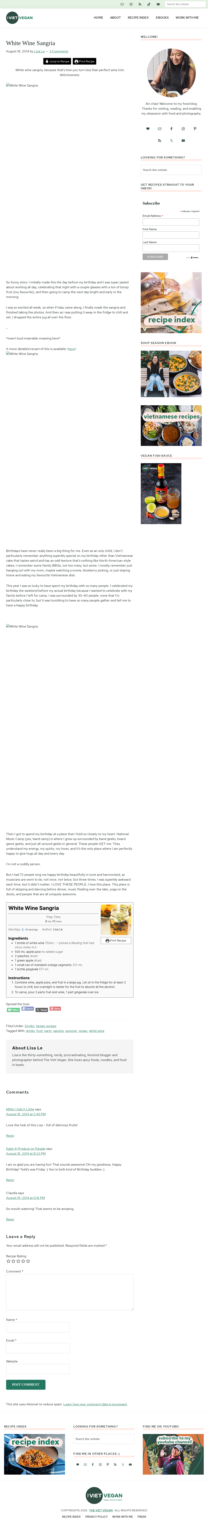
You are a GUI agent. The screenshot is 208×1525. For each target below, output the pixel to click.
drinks (30, 1031)
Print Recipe (86, 61)
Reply (10, 1136)
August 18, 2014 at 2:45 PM (26, 1114)
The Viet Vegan (101, 1510)
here (71, 349)
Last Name (150, 242)
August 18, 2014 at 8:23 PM (26, 1153)
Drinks (29, 1026)
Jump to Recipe (59, 61)
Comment (14, 1271)
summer (71, 1031)
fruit (39, 1031)
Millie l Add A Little (20, 1109)
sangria (58, 1031)
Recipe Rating (16, 1256)
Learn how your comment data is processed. (95, 1404)
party (48, 1031)
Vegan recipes (46, 1026)
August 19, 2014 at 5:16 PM (25, 1198)
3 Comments (58, 51)
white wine (96, 1031)
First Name (150, 229)
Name (11, 1320)
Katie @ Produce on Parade (25, 1149)
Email (11, 1340)
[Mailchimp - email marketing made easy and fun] (192, 257)
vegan (83, 1031)
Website (12, 1361)
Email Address (153, 216)
